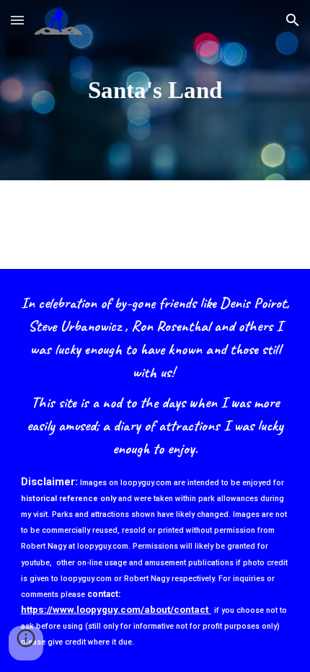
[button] (17, 20)
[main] (155, 90)
